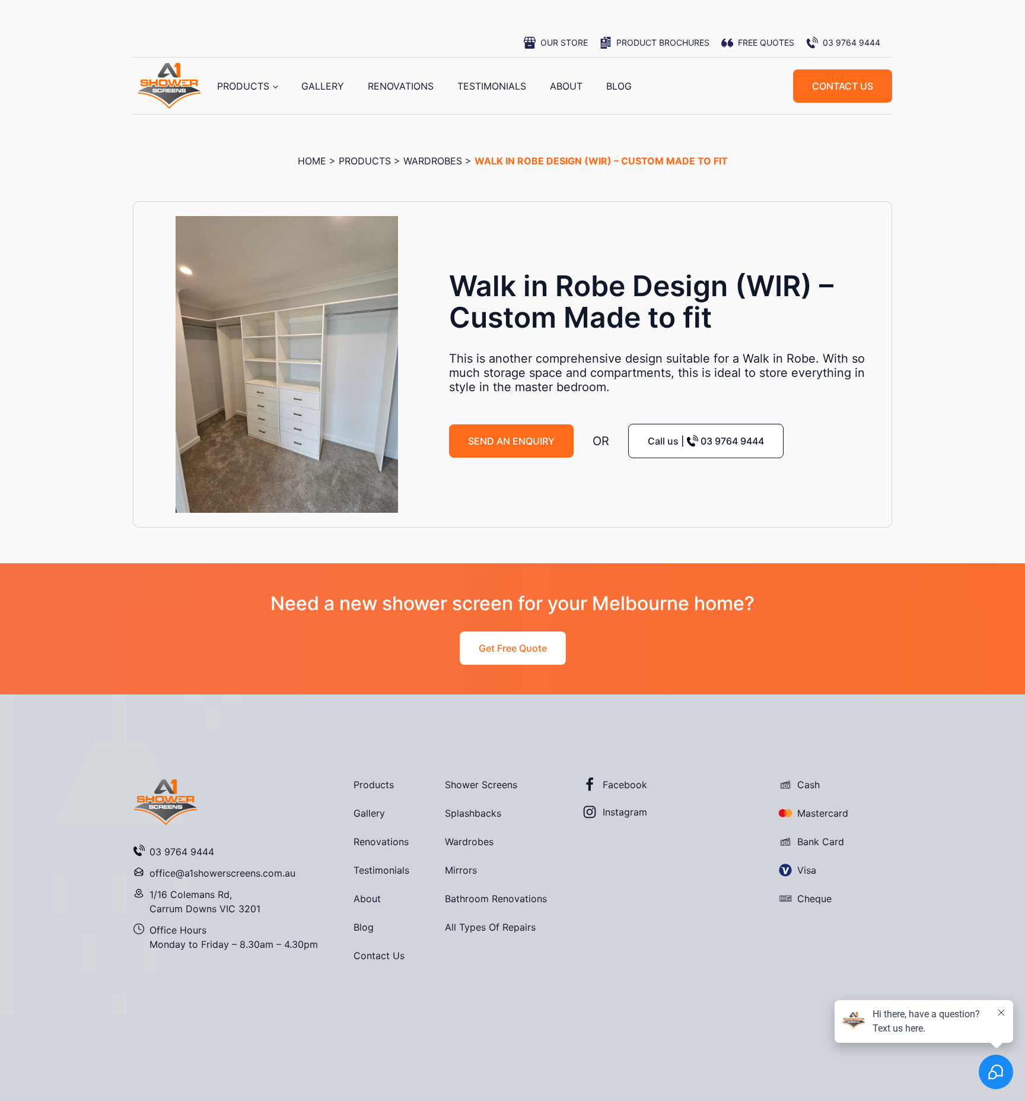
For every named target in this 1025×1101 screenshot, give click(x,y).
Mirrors (461, 870)
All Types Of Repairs (490, 927)
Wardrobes (432, 161)
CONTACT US (842, 86)
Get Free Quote (513, 648)
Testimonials (491, 86)
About (566, 86)
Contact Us (379, 956)
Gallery (322, 86)
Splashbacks (473, 813)
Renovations (401, 86)
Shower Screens (481, 785)
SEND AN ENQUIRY (511, 441)
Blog (619, 86)
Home (312, 161)
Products (243, 86)
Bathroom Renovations (496, 899)
